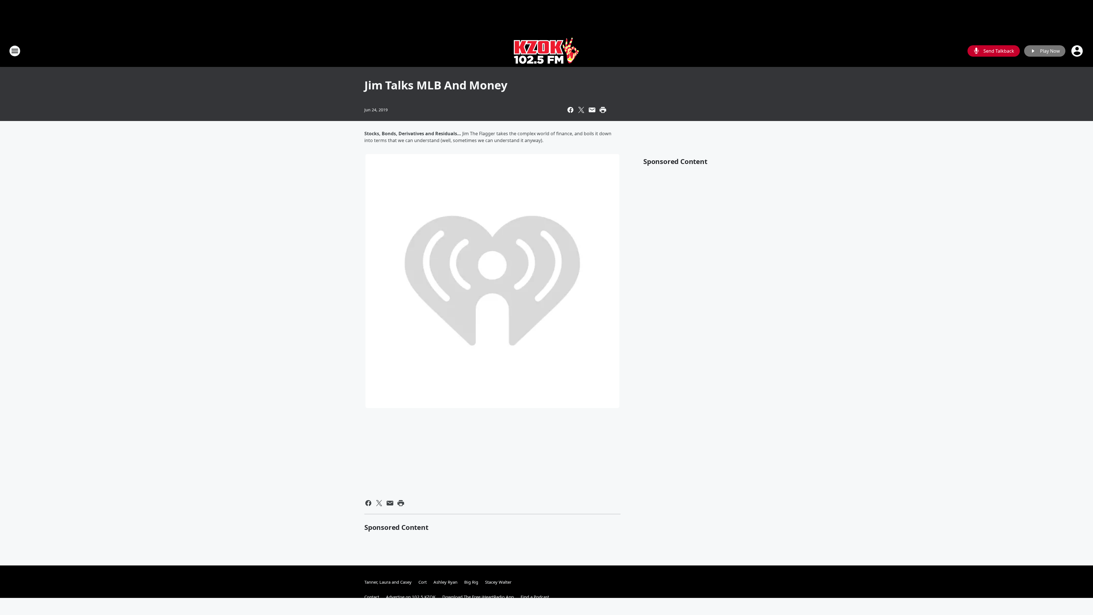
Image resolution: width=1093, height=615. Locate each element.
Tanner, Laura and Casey (388, 582)
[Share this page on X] (581, 110)
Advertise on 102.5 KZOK (410, 597)
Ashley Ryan (445, 582)
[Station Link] (546, 51)
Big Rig (471, 582)
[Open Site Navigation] (14, 51)
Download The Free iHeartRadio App (478, 597)
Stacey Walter (498, 582)
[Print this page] (603, 110)
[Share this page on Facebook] (570, 110)
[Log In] (1077, 51)
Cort (422, 582)
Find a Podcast (535, 597)
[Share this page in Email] (592, 110)
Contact (371, 597)
